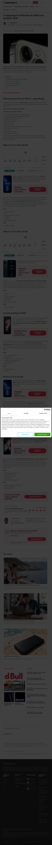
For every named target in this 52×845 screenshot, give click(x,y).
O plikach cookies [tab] (43, 413)
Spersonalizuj (25, 434)
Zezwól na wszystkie (42, 434)
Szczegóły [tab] (26, 413)
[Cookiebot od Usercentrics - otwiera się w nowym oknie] (45, 410)
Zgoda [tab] (9, 413)
